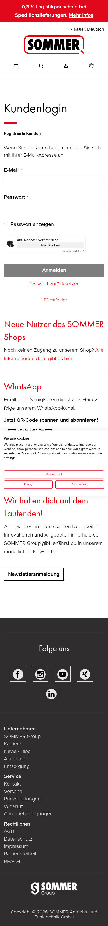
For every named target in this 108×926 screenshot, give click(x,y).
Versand (13, 791)
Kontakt (12, 784)
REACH (12, 861)
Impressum (16, 846)
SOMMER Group (22, 736)
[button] (85, 29)
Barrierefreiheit (20, 854)
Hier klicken (50, 245)
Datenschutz (18, 839)
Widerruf (13, 806)
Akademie (16, 759)
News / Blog (17, 751)
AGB (9, 831)
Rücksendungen (22, 799)
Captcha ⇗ (73, 251)
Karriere (12, 744)
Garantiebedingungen (28, 814)
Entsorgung (17, 766)
